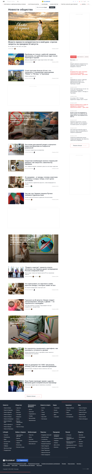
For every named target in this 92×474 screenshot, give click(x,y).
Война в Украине (20, 432)
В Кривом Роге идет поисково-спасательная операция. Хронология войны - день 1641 (79, 73)
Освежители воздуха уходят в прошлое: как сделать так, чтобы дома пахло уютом (24, 240)
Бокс (42, 410)
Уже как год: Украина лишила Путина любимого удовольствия (38, 194)
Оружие (18, 442)
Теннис (43, 412)
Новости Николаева (8, 428)
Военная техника (20, 447)
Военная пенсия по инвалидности (70, 442)
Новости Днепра (8, 412)
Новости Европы (83, 407)
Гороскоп (6, 434)
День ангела (57, 444)
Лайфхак (6, 445)
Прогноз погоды (20, 426)
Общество (18, 405)
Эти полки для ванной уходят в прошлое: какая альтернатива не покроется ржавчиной (40, 146)
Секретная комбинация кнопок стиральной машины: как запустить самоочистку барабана (41, 162)
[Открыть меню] (4, 1)
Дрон (55, 414)
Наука (55, 405)
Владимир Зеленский (46, 434)
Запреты (56, 442)
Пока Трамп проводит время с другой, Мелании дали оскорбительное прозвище (40, 382)
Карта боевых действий (19, 435)
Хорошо (52, 7)
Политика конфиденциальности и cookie (17, 463)
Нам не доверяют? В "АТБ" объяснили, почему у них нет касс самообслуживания (40, 365)
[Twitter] (81, 1)
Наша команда (6, 465)
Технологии (56, 407)
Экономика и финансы (32, 405)
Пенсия (68, 432)
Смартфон (56, 416)
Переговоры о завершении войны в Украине (15, 4)
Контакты (79, 463)
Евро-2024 (43, 416)
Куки (45, 7)
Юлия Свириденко (45, 454)
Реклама (64, 463)
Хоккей (43, 414)
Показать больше (31, 396)
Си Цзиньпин (44, 439)
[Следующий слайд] (90, 4)
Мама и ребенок (70, 407)
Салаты (81, 443)
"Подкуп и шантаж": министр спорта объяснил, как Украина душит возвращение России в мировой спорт (41, 269)
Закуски (81, 445)
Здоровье (69, 405)
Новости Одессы (8, 414)
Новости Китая (82, 416)
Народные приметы (58, 438)
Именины (56, 447)
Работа (18, 410)
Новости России (82, 412)
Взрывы (18, 438)
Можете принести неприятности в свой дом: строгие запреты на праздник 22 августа (32, 43)
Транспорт (31, 411)
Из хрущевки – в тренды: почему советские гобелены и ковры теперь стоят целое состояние (41, 178)
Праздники (56, 432)
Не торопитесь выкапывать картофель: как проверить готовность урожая (41, 349)
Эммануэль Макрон (46, 441)
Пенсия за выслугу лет (70, 448)
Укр (88, 1)
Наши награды (71, 463)
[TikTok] (85, 1)
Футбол (43, 407)
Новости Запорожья (8, 418)
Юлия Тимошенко (45, 450)
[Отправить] (18, 1)
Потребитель (7, 437)
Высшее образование (19, 422)
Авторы (84, 4)
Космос (55, 410)
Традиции (56, 440)
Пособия (18, 424)
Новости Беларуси (83, 418)
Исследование (69, 416)
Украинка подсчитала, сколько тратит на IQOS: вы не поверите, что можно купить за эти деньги (24, 118)
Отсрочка (31, 439)
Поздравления (7, 450)
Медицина (18, 416)
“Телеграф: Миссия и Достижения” (69, 4)
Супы (80, 439)
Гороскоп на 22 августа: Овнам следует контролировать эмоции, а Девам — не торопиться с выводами (39, 301)
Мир (79, 405)
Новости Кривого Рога (8, 422)
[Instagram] (83, 1)
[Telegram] (77, 1)
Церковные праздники (56, 435)
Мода (5, 439)
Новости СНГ (82, 414)
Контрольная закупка (33, 4)
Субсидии (18, 414)
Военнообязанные (33, 441)
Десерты (81, 441)
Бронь (30, 437)
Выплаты (18, 412)
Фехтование (44, 418)
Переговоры (19, 440)
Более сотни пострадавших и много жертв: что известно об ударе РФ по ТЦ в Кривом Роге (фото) (78, 114)
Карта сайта (14, 465)
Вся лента (72, 59)
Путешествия (7, 441)
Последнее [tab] (73, 56)
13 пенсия (68, 434)
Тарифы (31, 416)
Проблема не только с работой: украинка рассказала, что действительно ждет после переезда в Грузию (41, 55)
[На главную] (46, 1)
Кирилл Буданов (45, 445)
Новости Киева (7, 407)
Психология (69, 414)
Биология (56, 412)
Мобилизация (32, 432)
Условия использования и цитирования (50, 463)
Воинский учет (32, 443)
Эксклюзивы (44, 4)
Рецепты (80, 432)
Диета (67, 412)
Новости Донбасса (8, 424)
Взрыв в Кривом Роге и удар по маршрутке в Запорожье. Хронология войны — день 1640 (79, 106)
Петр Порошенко (45, 448)
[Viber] (75, 1)
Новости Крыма (7, 426)
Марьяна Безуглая (45, 452)
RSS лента (39, 465)
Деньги (30, 409)
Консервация (82, 437)
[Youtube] (79, 1)
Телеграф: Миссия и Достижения (27, 465)
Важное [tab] (86, 56)
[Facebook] (73, 1)
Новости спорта (45, 405)
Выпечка (81, 434)
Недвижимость (32, 413)
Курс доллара (32, 418)
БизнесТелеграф (54, 4)
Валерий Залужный (46, 443)
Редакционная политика (33, 463)
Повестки (31, 434)
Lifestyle (5, 432)
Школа (17, 418)
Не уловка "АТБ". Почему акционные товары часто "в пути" (79, 99)
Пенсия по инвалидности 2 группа (70, 438)
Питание (68, 410)
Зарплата (18, 407)
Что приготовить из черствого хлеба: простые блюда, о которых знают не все (40, 284)
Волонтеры (19, 444)
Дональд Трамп (45, 437)
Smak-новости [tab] (80, 56)
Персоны (43, 432)
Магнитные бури (8, 448)
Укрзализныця (32, 420)
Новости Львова (8, 416)
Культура (6, 443)
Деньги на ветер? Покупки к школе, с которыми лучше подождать (23, 321)
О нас (4, 463)
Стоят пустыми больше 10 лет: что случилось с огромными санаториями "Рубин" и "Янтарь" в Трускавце (39, 72)
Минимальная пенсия (71, 445)
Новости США (82, 410)
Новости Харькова (8, 410)
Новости (5, 405)
